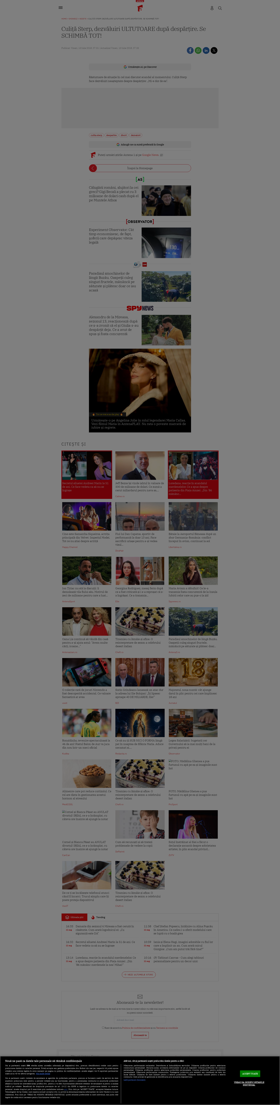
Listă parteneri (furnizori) (135, 1080)
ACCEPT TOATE (250, 1073)
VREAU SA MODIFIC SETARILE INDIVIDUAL (249, 1083)
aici (65, 1089)
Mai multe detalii (43, 1073)
